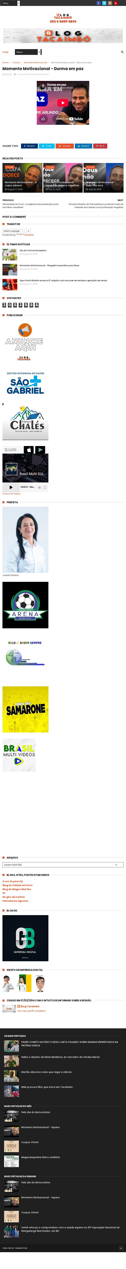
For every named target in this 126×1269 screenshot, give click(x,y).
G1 (3, 893)
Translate (28, 235)
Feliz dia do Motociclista (35, 1112)
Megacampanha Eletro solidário (40, 1157)
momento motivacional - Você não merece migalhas (62, 184)
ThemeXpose (21, 1248)
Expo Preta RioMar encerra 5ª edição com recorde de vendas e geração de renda (63, 280)
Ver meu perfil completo (31, 1011)
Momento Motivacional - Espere (40, 1127)
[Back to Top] (121, 1248)
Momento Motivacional (35, 62)
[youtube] (116, 3)
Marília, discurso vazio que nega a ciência (46, 1072)
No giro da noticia (13, 897)
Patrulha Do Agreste (15, 901)
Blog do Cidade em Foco (17, 885)
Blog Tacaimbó (30, 1006)
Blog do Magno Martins (16, 889)
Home (5, 52)
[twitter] (104, 3)
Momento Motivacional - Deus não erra (101, 184)
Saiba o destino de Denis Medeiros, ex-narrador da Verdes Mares (60, 1057)
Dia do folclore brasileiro (33, 250)
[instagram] (110, 3)
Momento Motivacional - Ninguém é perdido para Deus (49, 265)
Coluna (16, 62)
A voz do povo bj (12, 881)
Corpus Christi (29, 1142)
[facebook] (98, 3)
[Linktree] (121, 2)
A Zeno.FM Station (11, 494)
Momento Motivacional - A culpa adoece (21, 184)
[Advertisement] (27, 801)
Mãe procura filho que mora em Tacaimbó (47, 1087)
